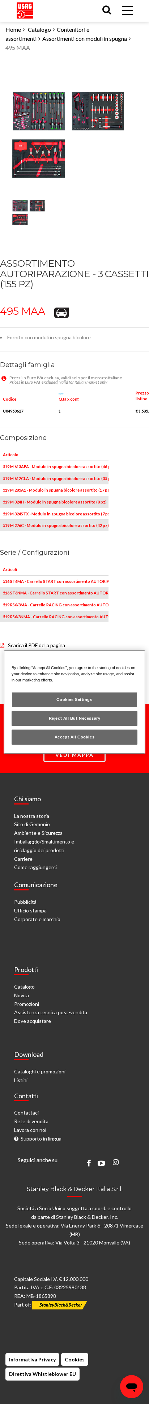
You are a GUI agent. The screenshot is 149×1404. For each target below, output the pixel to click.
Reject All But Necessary (75, 718)
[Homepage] (25, 9)
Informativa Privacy (32, 1359)
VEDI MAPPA (74, 755)
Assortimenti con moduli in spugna (84, 38)
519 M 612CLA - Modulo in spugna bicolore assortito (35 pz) (58, 478)
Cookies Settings (74, 699)
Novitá (21, 995)
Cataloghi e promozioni (39, 1071)
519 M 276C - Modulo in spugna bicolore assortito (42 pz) (56, 525)
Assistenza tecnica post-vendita (50, 1012)
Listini (20, 1080)
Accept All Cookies (74, 737)
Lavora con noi (30, 1130)
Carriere (23, 859)
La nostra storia (31, 816)
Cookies (75, 1359)
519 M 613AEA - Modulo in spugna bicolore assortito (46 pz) (58, 466)
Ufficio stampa (30, 910)
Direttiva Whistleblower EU (42, 1374)
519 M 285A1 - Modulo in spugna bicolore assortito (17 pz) (57, 490)
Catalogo (39, 29)
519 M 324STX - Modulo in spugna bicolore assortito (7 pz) (57, 513)
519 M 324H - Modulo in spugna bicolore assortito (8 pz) (55, 502)
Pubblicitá (25, 902)
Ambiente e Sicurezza (38, 833)
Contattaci (26, 1112)
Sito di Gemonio (32, 824)
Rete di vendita (31, 1121)
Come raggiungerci (35, 867)
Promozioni (26, 1004)
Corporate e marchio (37, 919)
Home (13, 29)
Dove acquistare (32, 1021)
